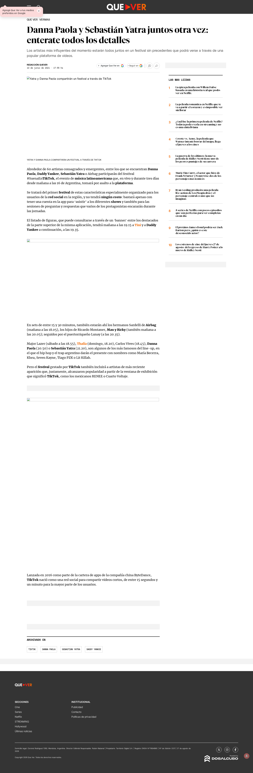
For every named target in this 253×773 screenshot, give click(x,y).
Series (18, 711)
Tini (138, 225)
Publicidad (77, 707)
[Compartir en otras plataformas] (157, 66)
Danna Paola (48, 649)
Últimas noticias (23, 731)
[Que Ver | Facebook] (235, 749)
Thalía (82, 344)
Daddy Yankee (94, 649)
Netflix (18, 716)
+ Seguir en (133, 66)
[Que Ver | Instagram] (227, 749)
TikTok (32, 649)
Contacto (76, 711)
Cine (17, 707)
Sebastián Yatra (71, 649)
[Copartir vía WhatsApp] (149, 66)
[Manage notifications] (246, 756)
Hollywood (20, 726)
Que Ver (32, 19)
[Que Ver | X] (219, 749)
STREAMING (22, 721)
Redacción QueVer (37, 65)
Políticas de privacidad (83, 716)
